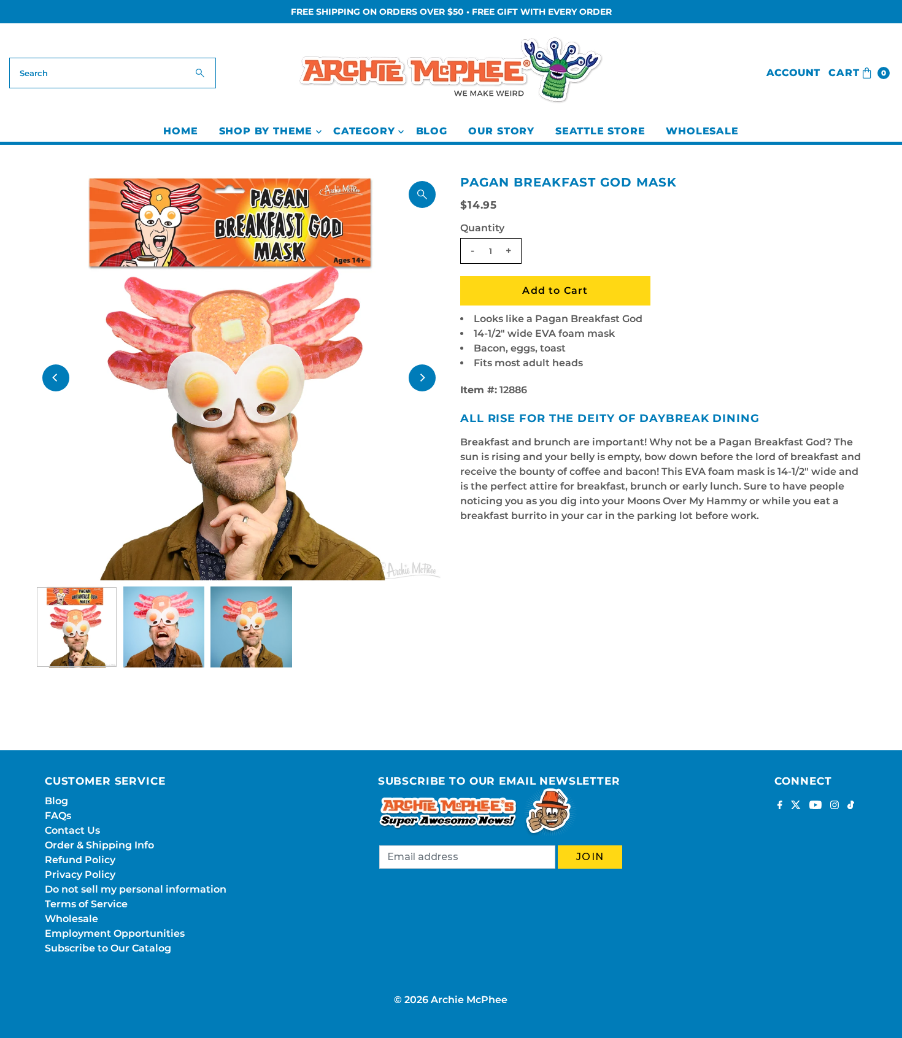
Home (180, 131)
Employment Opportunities (115, 933)
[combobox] (113, 73)
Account (793, 73)
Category (364, 131)
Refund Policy (80, 860)
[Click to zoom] (422, 194)
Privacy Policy (80, 874)
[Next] (422, 377)
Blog (431, 131)
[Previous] (55, 377)
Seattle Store (600, 131)
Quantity (482, 228)
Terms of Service (86, 904)
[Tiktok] (850, 806)
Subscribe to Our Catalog (108, 948)
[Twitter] (796, 806)
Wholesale (702, 131)
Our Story (501, 131)
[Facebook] (779, 806)
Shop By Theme (265, 131)
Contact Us (72, 830)
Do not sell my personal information (135, 889)
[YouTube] (815, 806)
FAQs (58, 815)
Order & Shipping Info (99, 845)
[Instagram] (834, 806)
